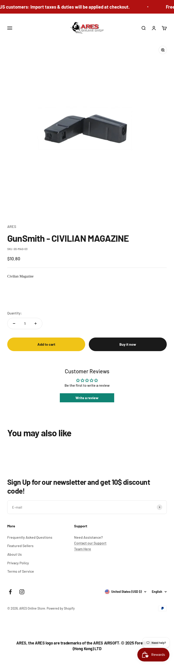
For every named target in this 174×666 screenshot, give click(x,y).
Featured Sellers (20, 545)
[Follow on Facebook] (10, 592)
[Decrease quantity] (14, 323)
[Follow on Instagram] (22, 592)
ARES (11, 226)
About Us (14, 554)
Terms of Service (20, 571)
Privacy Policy (18, 563)
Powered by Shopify (61, 608)
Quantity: (14, 313)
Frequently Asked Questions (29, 537)
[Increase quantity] (35, 323)
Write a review (87, 398)
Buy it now (127, 344)
